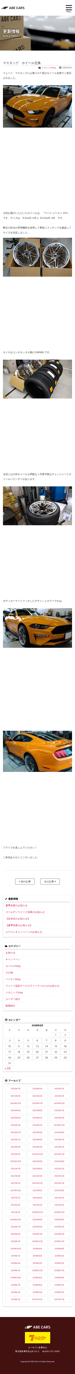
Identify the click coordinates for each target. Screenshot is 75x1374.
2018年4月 (15, 1292)
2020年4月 (16, 1234)
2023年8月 (59, 1132)
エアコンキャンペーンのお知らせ (24, 931)
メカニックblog (49, 67)
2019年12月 (37, 1241)
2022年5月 (59, 1168)
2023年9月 (37, 1132)
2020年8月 (59, 1219)
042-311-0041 (52, 1351)
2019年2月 (59, 1263)
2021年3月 (37, 1205)
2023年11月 (15, 1132)
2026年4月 (37, 1088)
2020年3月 (37, 1234)
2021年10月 (15, 1190)
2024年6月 (16, 1118)
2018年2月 (59, 1292)
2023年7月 (16, 1139)
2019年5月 (59, 1256)
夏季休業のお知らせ (17, 905)
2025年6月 (16, 1096)
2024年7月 (59, 1110)
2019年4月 (15, 1263)
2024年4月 (59, 1118)
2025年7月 (59, 1088)
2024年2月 (37, 1125)
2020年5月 (59, 1226)
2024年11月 (37, 1103)
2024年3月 (16, 1125)
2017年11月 (59, 1299)
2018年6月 (37, 1285)
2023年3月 (37, 1147)
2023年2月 (59, 1147)
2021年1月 (15, 1212)
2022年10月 (15, 1161)
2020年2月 (59, 1234)
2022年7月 (16, 1168)
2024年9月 (16, 1110)
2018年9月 (37, 1277)
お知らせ (10, 952)
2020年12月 (37, 1212)
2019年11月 (59, 1241)
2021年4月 (15, 1205)
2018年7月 (15, 1285)
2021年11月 (59, 1183)
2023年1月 (15, 1154)
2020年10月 (15, 1219)
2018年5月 (59, 1285)
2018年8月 (59, 1277)
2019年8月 (59, 1248)
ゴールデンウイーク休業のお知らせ (25, 911)
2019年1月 (15, 1270)
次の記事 (49, 881)
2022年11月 (59, 1154)
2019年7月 (15, 1256)
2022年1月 (15, 1183)
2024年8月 (37, 1110)
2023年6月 (37, 1139)
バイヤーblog (13, 979)
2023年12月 (59, 1125)
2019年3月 (37, 1263)
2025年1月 (59, 1096)
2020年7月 (16, 1226)
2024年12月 (15, 1103)
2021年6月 (37, 1198)
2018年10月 (15, 1277)
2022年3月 (37, 1176)
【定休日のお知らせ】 (18, 918)
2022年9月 (37, 1161)
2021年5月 (59, 1198)
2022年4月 (16, 1176)
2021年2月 (59, 1205)
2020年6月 (37, 1226)
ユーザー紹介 (13, 998)
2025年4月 (37, 1096)
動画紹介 (10, 1005)
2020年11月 (59, 1212)
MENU (69, 8)
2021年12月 (37, 1183)
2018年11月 (59, 1270)
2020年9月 (37, 1219)
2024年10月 (59, 1103)
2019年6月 (37, 1256)
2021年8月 (59, 1190)
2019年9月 (37, 1248)
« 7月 (8, 1067)
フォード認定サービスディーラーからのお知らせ (32, 985)
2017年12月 (37, 1299)
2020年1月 (15, 1241)
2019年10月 (15, 1248)
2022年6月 (37, 1168)
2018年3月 (37, 1292)
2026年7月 (16, 1088)
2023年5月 (59, 1139)
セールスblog (13, 965)
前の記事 (25, 881)
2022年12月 (37, 1154)
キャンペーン (13, 959)
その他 (9, 972)
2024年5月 (37, 1118)
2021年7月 (15, 1198)
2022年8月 (59, 1161)
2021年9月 (37, 1190)
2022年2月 (59, 1176)
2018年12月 (37, 1270)
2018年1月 (15, 1299)
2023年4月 (16, 1147)
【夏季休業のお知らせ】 (19, 925)
